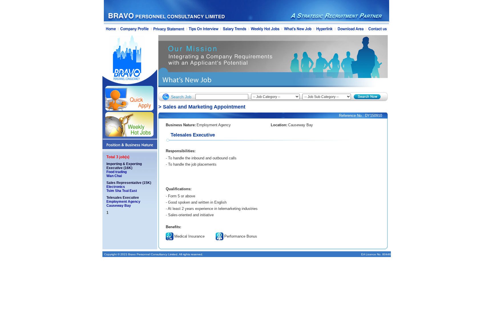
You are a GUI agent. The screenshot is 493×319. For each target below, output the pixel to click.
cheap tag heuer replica (237, 164)
